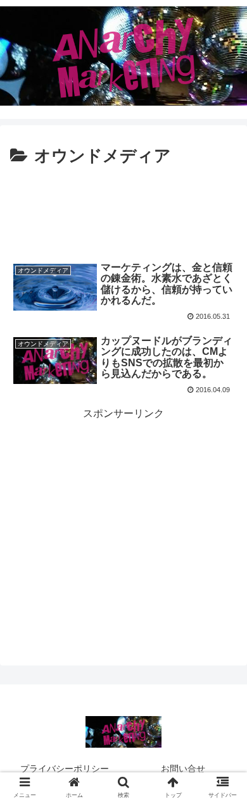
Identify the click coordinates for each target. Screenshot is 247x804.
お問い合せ (183, 769)
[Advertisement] (123, 208)
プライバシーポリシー (64, 769)
